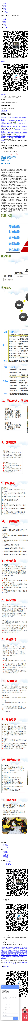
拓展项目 (5, 845)
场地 (4, 6)
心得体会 (5, 844)
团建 (4, 5)
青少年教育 (6, 854)
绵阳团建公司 (23, 950)
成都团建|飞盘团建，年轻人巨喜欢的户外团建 (12, 137)
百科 (4, 11)
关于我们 (5, 12)
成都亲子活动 (14, 955)
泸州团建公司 (21, 949)
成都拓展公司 (7, 956)
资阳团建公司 (8, 950)
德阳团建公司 (4, 952)
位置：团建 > (4, 140)
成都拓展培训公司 (16, 956)
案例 (4, 8)
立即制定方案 (4, 111)
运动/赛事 (5, 857)
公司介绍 (8, 861)
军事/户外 (5, 856)
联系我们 (8, 863)
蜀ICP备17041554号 (8, 962)
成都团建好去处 (19, 952)
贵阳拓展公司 (11, 953)
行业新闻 (5, 847)
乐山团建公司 (13, 949)
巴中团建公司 (4, 947)
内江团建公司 (16, 950)
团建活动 (5, 851)
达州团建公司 (11, 947)
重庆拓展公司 (18, 953)
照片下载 (8, 864)
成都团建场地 (11, 952)
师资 (4, 9)
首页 (4, 3)
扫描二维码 (6, 966)
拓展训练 (5, 853)
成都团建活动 (7, 955)
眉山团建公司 (6, 949)
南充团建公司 (18, 947)
